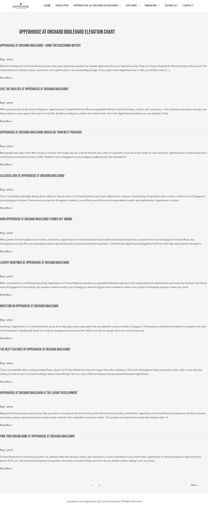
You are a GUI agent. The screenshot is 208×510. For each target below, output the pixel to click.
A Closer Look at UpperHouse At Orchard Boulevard (32, 176)
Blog (2, 59)
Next (195, 484)
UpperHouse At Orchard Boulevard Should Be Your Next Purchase (41, 132)
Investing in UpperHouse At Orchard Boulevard (29, 306)
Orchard (131, 5)
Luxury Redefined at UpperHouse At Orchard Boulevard (34, 263)
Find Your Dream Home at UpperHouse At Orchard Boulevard (37, 436)
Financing (151, 5)
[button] (119, 5)
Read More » (6, 77)
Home (47, 5)
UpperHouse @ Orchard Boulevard (95, 5)
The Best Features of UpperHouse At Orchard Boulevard (35, 349)
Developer (62, 5)
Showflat (171, 5)
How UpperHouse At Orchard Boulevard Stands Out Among (36, 219)
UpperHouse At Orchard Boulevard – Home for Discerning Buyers (40, 45)
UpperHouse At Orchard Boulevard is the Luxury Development (39, 393)
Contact (188, 5)
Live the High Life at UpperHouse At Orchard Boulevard (34, 89)
